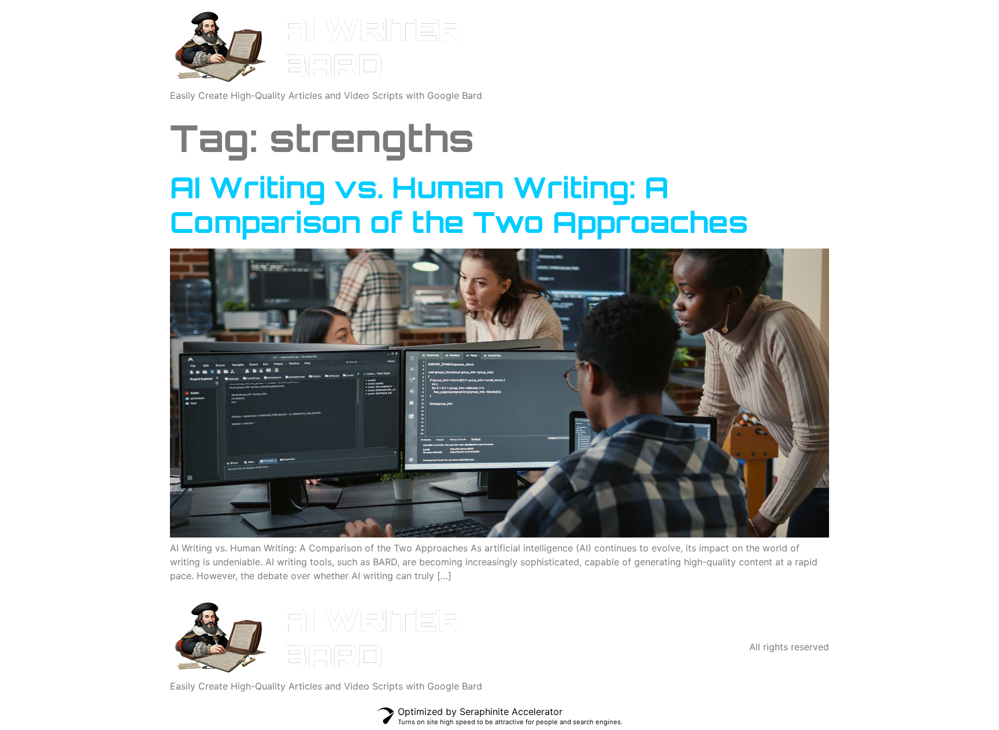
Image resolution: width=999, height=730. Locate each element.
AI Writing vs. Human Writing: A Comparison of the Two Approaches (459, 204)
